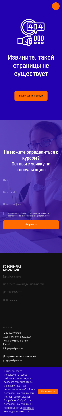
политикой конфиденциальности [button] (36, 357)
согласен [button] (13, 355)
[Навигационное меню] (56, 6)
